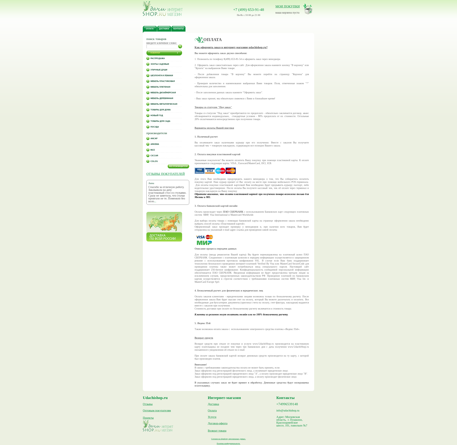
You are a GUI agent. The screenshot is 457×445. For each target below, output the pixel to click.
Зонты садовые (159, 64)
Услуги (212, 417)
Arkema (154, 144)
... (155, 201)
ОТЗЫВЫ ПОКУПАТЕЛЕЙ (165, 174)
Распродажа (157, 58)
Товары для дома (160, 110)
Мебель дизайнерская (163, 92)
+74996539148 (287, 404)
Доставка (213, 404)
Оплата (212, 410)
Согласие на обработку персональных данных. (228, 439)
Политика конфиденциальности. (228, 443)
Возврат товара (217, 430)
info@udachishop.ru (287, 410)
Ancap (153, 138)
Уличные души (158, 70)
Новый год (156, 115)
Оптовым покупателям (157, 410)
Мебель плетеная (160, 87)
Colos (154, 161)
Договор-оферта (217, 423)
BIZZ (152, 150)
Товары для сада (160, 121)
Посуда (154, 127)
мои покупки (287, 6)
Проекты (148, 417)
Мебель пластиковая (162, 81)
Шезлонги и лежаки (161, 75)
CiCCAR (154, 155)
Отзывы (148, 404)
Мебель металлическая (163, 104)
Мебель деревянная (161, 98)
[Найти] (180, 46)
